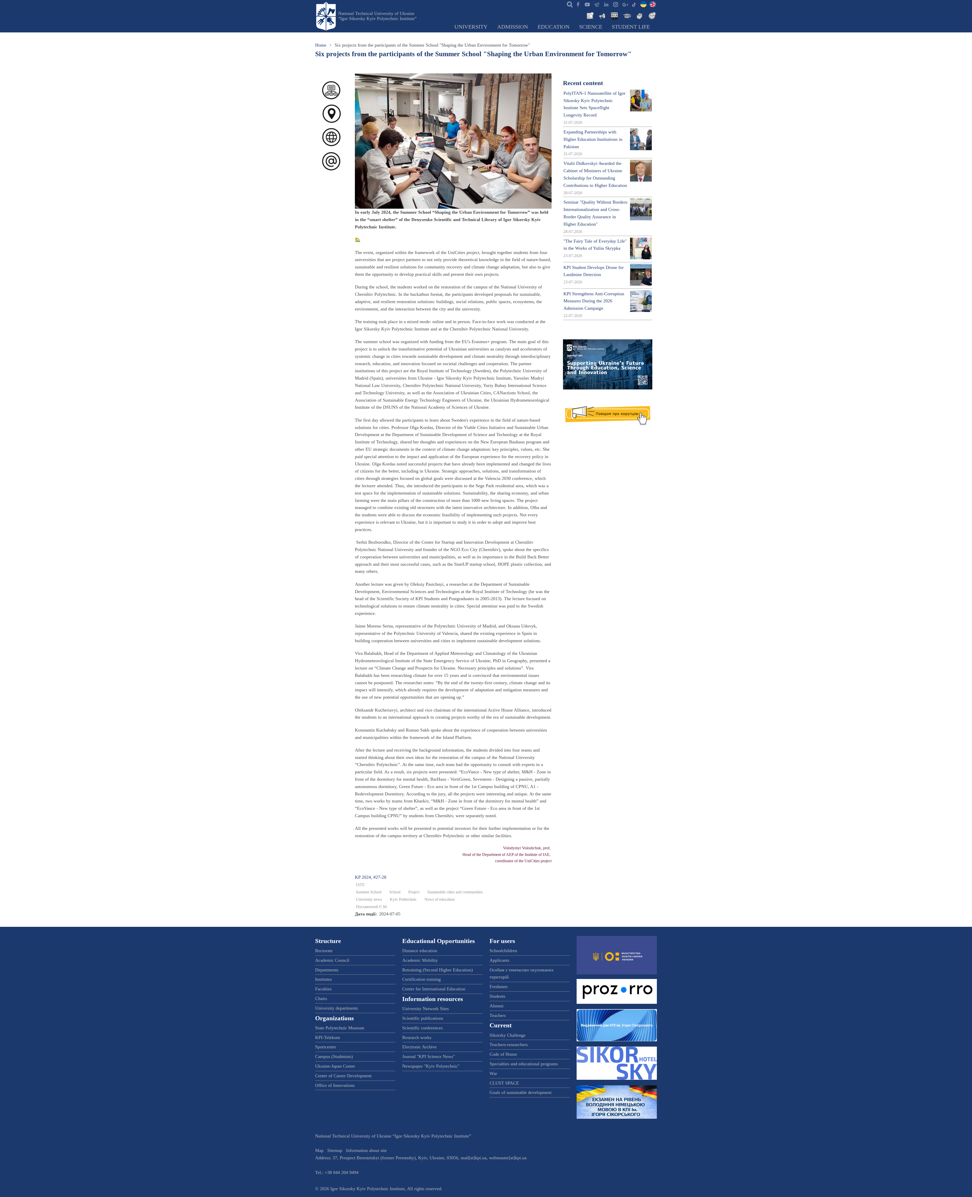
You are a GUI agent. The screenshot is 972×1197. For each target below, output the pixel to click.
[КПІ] (643, 4)
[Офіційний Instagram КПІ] (615, 4)
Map (319, 1150)
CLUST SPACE (504, 1083)
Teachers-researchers (509, 1044)
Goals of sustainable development (521, 1092)
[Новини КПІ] (589, 15)
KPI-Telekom (327, 1037)
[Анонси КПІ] (601, 15)
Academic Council (332, 960)
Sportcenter (325, 1046)
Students (497, 996)
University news (369, 899)
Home (320, 45)
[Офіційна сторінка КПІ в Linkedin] (606, 4)
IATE (360, 884)
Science (590, 27)
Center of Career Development (343, 1075)
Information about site (366, 1150)
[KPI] (653, 4)
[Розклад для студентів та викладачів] (614, 15)
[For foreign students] (651, 15)
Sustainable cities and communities (455, 892)
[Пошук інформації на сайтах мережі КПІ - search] (568, 4)
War (493, 1073)
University (471, 27)
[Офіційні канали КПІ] (597, 4)
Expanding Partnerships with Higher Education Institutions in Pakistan (592, 139)
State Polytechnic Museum (339, 1027)
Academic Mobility (420, 960)
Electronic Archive (419, 1046)
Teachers (498, 1015)
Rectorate (324, 950)
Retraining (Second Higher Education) (437, 969)
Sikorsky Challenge (507, 1035)
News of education (439, 899)
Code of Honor (503, 1054)
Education (554, 27)
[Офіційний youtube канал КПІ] (587, 4)
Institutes (323, 979)
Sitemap (334, 1150)
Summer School (368, 892)
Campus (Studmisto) (334, 1056)
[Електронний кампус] (626, 15)
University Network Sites (425, 1008)
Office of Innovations (335, 1085)
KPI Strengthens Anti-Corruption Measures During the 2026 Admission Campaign (593, 301)
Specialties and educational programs (524, 1063)
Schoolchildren (503, 950)
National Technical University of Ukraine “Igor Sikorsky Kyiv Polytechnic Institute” (377, 16)
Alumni (496, 1005)
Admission (512, 27)
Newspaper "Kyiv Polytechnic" (430, 1066)
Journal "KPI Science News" (428, 1056)
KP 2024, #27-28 (370, 877)
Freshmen (499, 986)
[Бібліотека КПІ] (638, 15)
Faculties (323, 988)
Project (413, 892)
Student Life (631, 27)
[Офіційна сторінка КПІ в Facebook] (578, 4)
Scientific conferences (422, 1027)
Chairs (321, 998)
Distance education (419, 950)
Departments (326, 969)
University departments (336, 1008)
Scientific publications (422, 1018)
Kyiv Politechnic (403, 899)
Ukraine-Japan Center (335, 1066)
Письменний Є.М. (372, 907)
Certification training (421, 979)
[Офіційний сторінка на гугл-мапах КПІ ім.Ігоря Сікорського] (625, 4)
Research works (416, 1037)
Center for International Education (433, 988)
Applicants (499, 960)
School (394, 892)
